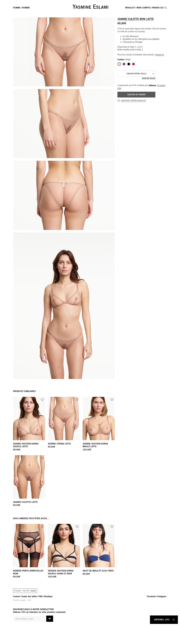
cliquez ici (159, 54)
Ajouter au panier (136, 94)
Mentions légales (19, 600)
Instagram (161, 596)
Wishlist (130, 7)
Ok (49, 618)
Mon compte (143, 7)
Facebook (151, 596)
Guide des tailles (148, 78)
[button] (136, 101)
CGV (29, 600)
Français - (25, 591)
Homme (26, 7)
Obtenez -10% (161, 619)
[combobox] (136, 73)
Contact (16, 596)
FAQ (40, 596)
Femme (16, 7)
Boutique (48, 596)
